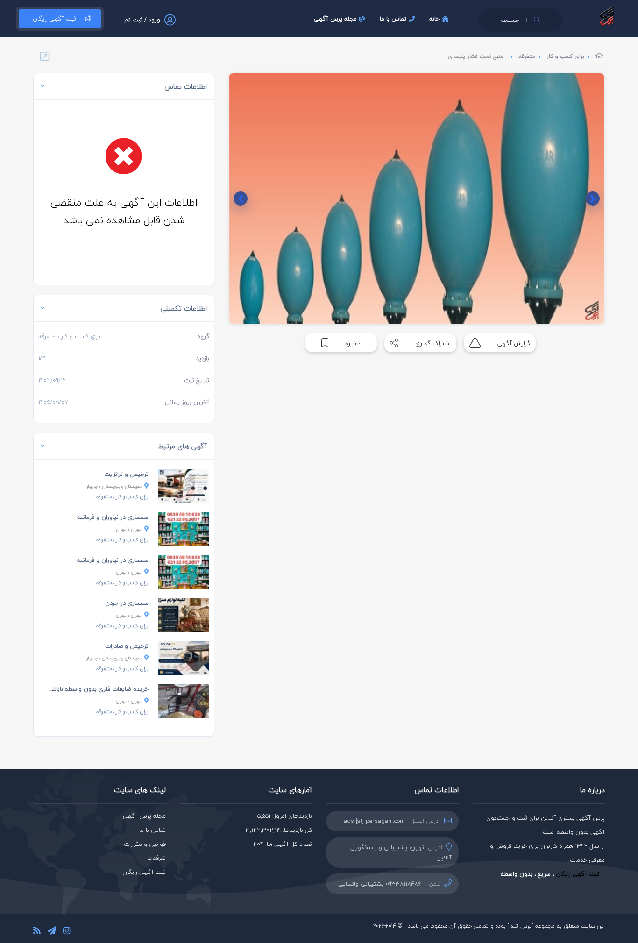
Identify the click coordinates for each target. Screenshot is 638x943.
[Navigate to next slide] (241, 198)
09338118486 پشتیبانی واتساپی (379, 884)
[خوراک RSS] (37, 932)
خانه (434, 19)
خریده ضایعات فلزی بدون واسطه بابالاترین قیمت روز (81, 689)
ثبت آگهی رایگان (54, 19)
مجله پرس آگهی (335, 19)
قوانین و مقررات (145, 844)
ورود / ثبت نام (142, 20)
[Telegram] (52, 932)
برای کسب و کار (565, 56)
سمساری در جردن (127, 603)
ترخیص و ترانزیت (126, 474)
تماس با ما (393, 19)
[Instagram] (67, 932)
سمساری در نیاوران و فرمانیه (113, 517)
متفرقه (526, 56)
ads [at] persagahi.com (374, 821)
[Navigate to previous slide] (593, 198)
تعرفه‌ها (156, 858)
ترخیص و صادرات (127, 646)
